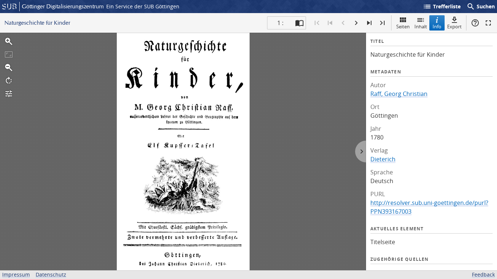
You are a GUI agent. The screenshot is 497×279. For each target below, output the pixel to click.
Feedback (483, 274)
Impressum (16, 274)
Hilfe (475, 22)
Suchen (480, 6)
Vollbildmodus (488, 22)
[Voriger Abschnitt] (330, 22)
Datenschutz (51, 274)
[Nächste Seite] (356, 22)
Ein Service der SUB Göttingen (142, 6)
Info (437, 26)
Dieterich (382, 159)
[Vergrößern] (8, 41)
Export (454, 26)
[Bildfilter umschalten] (8, 93)
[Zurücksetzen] (8, 54)
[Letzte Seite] (382, 22)
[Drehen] (8, 80)
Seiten (403, 26)
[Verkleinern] (8, 67)
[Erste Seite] (316, 22)
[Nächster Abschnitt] (369, 22)
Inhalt (420, 26)
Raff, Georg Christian (399, 94)
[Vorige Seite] (343, 22)
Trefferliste (442, 6)
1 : (280, 23)
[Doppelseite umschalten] (299, 22)
